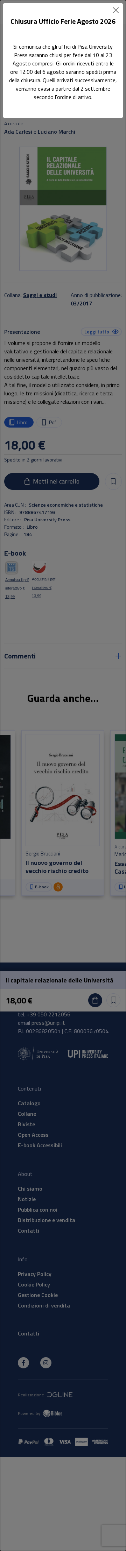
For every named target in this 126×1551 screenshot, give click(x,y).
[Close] (116, 10)
